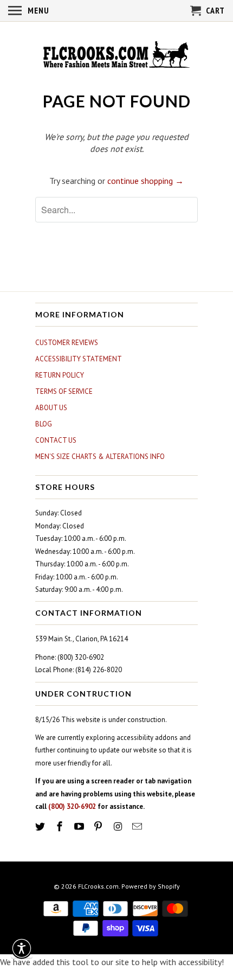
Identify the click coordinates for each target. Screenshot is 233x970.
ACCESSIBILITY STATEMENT (78, 358)
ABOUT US (51, 407)
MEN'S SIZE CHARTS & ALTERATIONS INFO (100, 456)
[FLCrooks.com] (116, 56)
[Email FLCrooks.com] (138, 826)
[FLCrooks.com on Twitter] (41, 826)
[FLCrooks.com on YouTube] (80, 826)
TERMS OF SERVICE (64, 391)
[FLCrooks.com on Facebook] (61, 826)
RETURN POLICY (59, 375)
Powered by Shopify (150, 886)
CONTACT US (55, 440)
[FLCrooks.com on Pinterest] (99, 826)
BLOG (43, 424)
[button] (22, 948)
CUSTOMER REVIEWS (66, 342)
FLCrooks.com (98, 886)
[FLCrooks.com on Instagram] (119, 826)
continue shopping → (145, 180)
